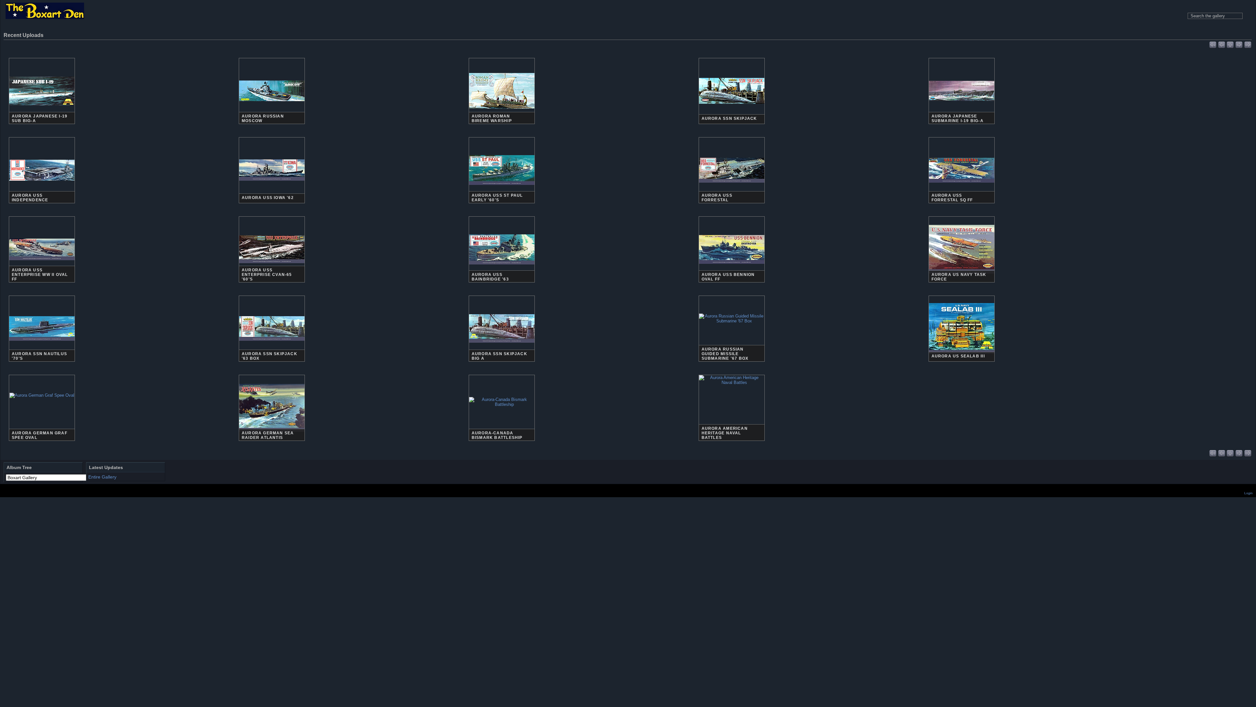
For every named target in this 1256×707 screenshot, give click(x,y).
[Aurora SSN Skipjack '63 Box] (272, 349)
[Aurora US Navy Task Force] (961, 257)
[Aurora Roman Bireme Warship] (501, 105)
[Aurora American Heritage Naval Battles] (731, 408)
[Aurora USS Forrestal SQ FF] (961, 190)
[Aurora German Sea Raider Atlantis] (272, 416)
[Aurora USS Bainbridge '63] (501, 267)
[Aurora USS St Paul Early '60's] (501, 188)
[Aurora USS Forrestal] (731, 190)
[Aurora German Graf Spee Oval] (42, 425)
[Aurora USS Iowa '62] (272, 192)
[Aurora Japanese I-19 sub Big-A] (42, 109)
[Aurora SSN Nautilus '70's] (42, 349)
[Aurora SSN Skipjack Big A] (501, 347)
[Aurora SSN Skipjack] (731, 110)
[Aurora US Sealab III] (961, 336)
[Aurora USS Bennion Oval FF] (731, 267)
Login (1248, 493)
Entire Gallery (102, 477)
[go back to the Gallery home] (45, 11)
